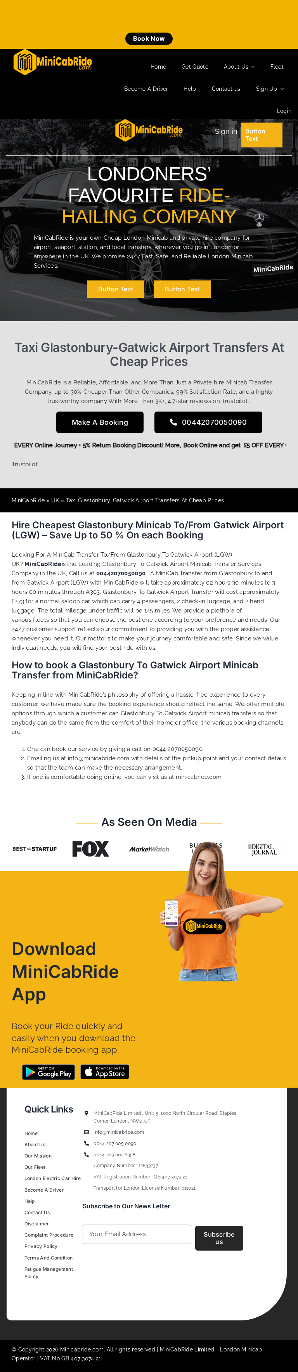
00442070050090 (121, 573)
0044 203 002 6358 (114, 1154)
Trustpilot (25, 464)
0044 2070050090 (177, 749)
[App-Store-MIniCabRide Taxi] (105, 1067)
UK (55, 500)
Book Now (149, 38)
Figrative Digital (121, 1294)
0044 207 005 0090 (115, 1143)
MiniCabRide (28, 500)
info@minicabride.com (99, 758)
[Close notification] (285, 24)
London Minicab (241, 1349)
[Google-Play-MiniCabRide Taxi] (48, 1067)
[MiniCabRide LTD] (53, 51)
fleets (41, 619)
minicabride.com (199, 776)
